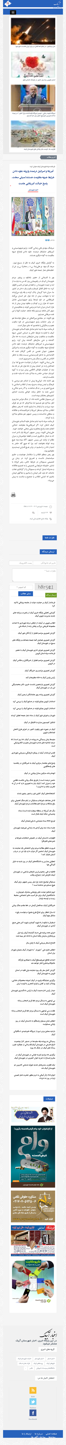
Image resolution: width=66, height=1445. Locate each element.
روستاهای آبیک (38, 1363)
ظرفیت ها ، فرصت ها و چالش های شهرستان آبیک (39, 149)
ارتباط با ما (26, 1434)
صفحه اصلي (51, 1434)
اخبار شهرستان (33, 190)
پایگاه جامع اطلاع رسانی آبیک (39, 518)
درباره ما (39, 1434)
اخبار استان (51, 1358)
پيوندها (52, 1437)
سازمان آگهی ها (38, 1437)
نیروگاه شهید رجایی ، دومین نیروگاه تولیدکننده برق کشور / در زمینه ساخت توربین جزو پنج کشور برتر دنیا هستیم (33, 114)
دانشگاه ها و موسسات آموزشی (45, 1368)
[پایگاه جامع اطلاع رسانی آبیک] (33, 4)
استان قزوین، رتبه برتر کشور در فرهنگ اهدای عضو (39, 80)
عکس (31, 1368)
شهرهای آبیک (50, 1363)
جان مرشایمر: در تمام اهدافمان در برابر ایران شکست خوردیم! (35, 46)
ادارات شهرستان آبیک (24, 1358)
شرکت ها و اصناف (24, 1363)
